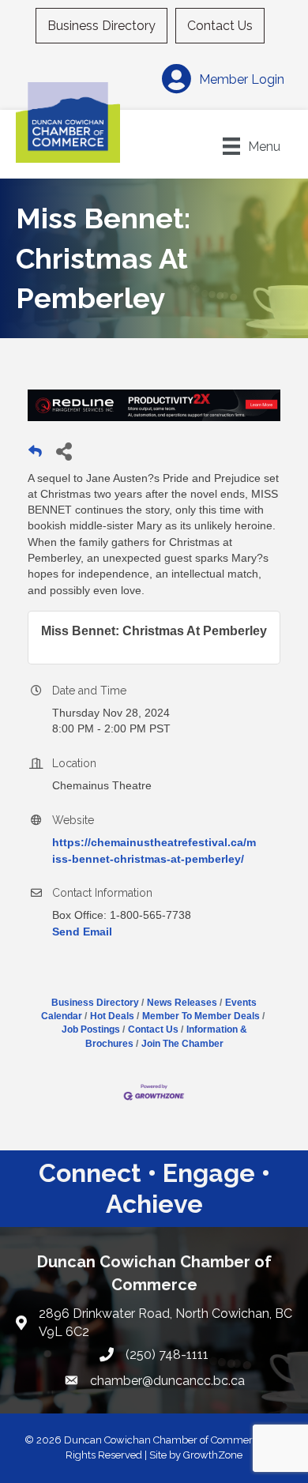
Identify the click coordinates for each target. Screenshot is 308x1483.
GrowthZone (212, 1455)
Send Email (82, 931)
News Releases (182, 1002)
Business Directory (101, 25)
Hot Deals (112, 1016)
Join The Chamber (182, 1043)
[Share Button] (63, 451)
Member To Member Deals (201, 1016)
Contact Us (220, 25)
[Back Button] (35, 455)
